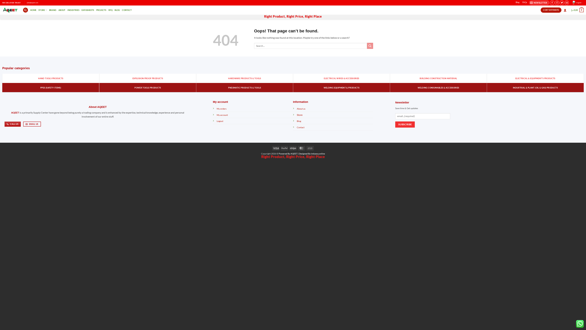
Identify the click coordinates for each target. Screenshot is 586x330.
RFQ (111, 10)
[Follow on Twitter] (562, 2)
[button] (539, 2)
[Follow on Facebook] (552, 2)
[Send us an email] (566, 2)
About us (301, 108)
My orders (221, 108)
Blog (517, 2)
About (61, 10)
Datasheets (87, 10)
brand (52, 10)
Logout (220, 121)
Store (41, 10)
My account (222, 115)
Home (33, 10)
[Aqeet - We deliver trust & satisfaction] (10, 10)
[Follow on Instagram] (557, 2)
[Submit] (370, 46)
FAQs (524, 2)
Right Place (313, 16)
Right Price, (296, 16)
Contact (127, 10)
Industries (73, 10)
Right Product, (275, 16)
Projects (101, 10)
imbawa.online (318, 153)
